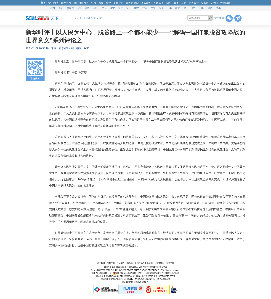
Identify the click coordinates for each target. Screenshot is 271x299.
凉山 (218, 8)
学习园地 (53, 2)
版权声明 (111, 263)
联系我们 (130, 263)
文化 (183, 2)
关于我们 (101, 263)
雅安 (177, 8)
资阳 (193, 8)
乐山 (128, 8)
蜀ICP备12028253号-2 (101, 273)
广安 (153, 8)
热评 (108, 2)
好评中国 (119, 2)
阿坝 (202, 8)
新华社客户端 (66, 48)
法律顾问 (160, 263)
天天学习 (66, 2)
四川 (168, 2)
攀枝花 (70, 8)
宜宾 (144, 8)
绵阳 (95, 8)
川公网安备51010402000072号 (129, 273)
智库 (101, 2)
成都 (52, 8)
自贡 (60, 8)
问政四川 (159, 2)
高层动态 (88, 18)
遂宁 (112, 8)
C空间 (214, 2)
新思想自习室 (80, 2)
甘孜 (210, 8)
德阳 (87, 8)
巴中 (169, 8)
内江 (120, 8)
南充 (136, 8)
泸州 (79, 8)
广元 (104, 8)
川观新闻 (146, 2)
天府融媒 (225, 2)
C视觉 (204, 2)
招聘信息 (140, 263)
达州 (161, 8)
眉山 (185, 8)
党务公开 (194, 2)
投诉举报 (170, 263)
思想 (93, 2)
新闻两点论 (132, 2)
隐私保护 (150, 263)
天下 (176, 2)
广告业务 (121, 263)
